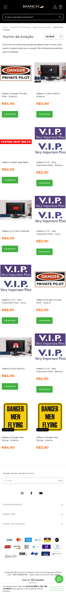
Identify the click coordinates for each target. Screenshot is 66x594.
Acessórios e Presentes (20, 27)
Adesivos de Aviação (42, 27)
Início (5, 27)
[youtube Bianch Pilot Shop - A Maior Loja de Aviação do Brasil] (40, 493)
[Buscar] (60, 17)
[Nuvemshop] (33, 580)
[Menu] (5, 7)
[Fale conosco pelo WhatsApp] (59, 579)
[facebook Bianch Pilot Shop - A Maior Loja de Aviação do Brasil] (32, 493)
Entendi (56, 589)
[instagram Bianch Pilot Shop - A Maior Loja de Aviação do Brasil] (22, 493)
